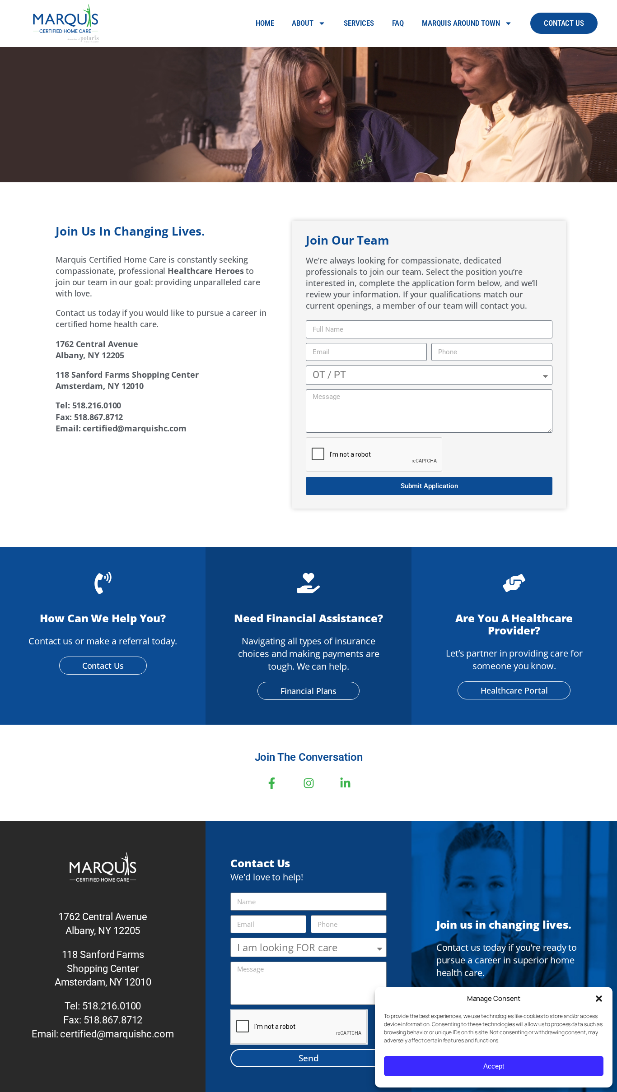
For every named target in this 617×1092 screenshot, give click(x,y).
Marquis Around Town (461, 23)
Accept (493, 1066)
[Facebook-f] (271, 783)
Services (359, 23)
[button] (598, 998)
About (302, 23)
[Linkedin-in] (345, 783)
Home (265, 23)
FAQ (398, 23)
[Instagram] (308, 783)
